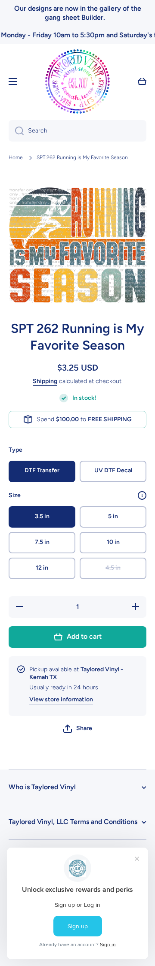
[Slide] (142, 495)
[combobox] (77, 131)
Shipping (45, 381)
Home (16, 157)
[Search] (16, 131)
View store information (61, 699)
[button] (77, 728)
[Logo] (77, 81)
